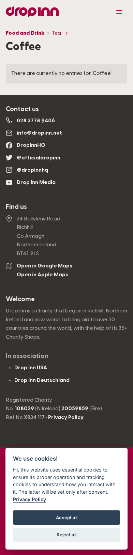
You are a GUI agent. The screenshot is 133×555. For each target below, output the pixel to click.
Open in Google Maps (44, 265)
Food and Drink (25, 33)
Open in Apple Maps (42, 274)
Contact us (22, 109)
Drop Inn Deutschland (42, 380)
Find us (16, 207)
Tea (56, 33)
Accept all (66, 517)
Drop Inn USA (30, 367)
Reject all (66, 534)
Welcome (20, 299)
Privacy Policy (66, 417)
